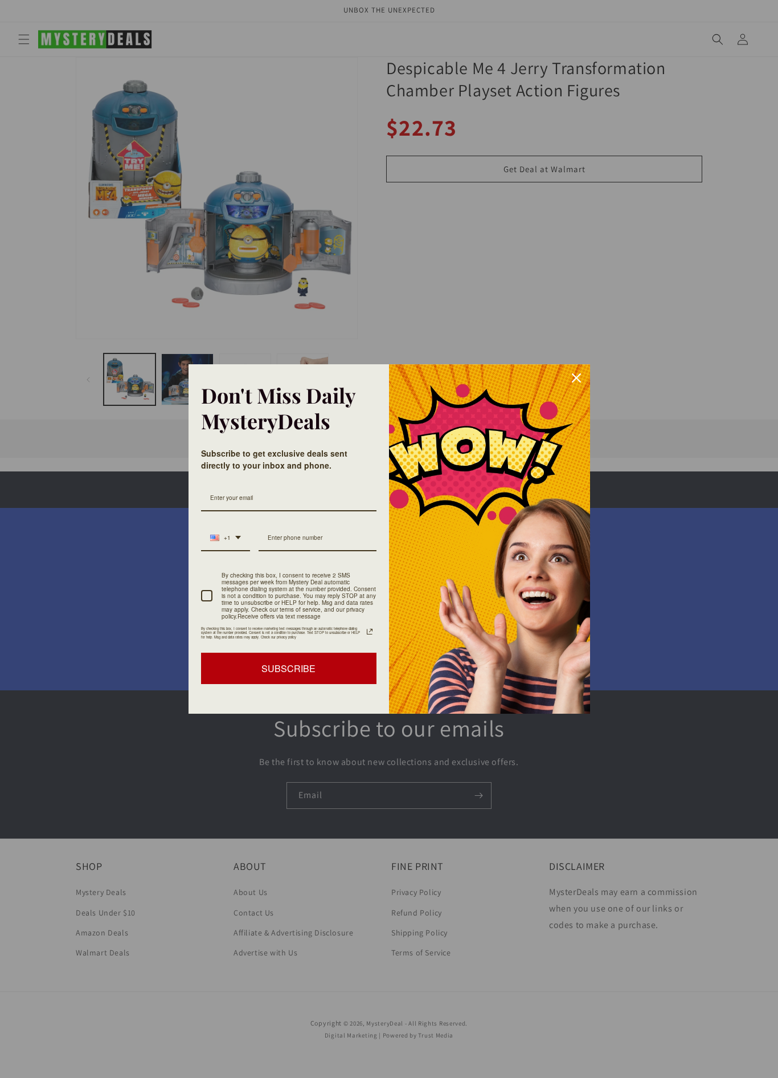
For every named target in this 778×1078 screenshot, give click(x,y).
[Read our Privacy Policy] (369, 631)
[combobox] (225, 538)
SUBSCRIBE (288, 668)
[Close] (576, 378)
